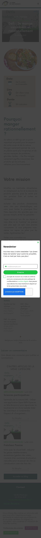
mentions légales (23, 281)
